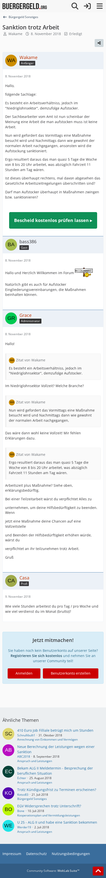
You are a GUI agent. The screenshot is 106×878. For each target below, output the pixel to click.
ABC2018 (23, 756)
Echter (21, 778)
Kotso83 (22, 794)
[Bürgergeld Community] (24, 6)
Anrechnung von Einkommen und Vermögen (47, 739)
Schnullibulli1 (26, 735)
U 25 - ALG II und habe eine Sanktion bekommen (57, 822)
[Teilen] (99, 43)
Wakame (15, 33)
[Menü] (100, 6)
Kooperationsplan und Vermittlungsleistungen (48, 815)
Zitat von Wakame (30, 360)
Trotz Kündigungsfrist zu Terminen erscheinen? (56, 789)
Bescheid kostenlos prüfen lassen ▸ (53, 220)
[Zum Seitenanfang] (98, 871)
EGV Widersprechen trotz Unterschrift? (49, 806)
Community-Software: (53, 871)
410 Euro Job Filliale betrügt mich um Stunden (55, 730)
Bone (20, 811)
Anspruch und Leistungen (34, 761)
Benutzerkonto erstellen (70, 673)
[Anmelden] (87, 6)
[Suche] (75, 6)
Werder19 (24, 827)
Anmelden (24, 673)
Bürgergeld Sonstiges (32, 799)
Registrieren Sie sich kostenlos (36, 655)
